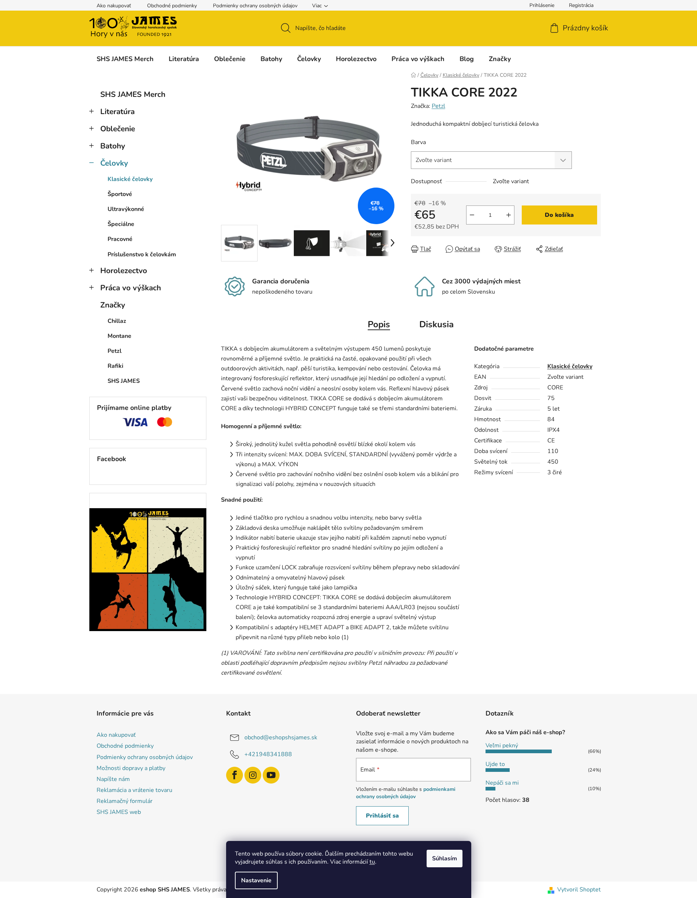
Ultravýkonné (126, 209)
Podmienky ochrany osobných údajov (255, 5)
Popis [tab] (379, 324)
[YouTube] (271, 775)
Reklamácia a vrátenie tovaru (134, 790)
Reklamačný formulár (125, 801)
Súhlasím (444, 858)
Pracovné (120, 239)
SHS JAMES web (119, 812)
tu (372, 862)
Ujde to (495, 764)
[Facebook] (234, 775)
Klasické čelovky (130, 179)
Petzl (438, 106)
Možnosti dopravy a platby (131, 768)
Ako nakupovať (114, 5)
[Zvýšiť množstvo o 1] (508, 215)
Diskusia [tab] (436, 324)
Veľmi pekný (502, 746)
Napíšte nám (113, 779)
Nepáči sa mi (502, 783)
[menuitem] (125, 58)
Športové (120, 194)
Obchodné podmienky (172, 5)
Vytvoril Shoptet (579, 890)
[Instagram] (252, 775)
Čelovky (114, 163)
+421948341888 (268, 754)
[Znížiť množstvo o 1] (471, 215)
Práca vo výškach (130, 288)
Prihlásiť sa (382, 816)
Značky (112, 305)
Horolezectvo (123, 270)
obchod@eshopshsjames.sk (280, 737)
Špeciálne (121, 224)
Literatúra (117, 111)
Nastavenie (256, 880)
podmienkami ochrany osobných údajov (406, 793)
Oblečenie (117, 129)
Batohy (112, 146)
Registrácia (581, 5)
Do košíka (559, 215)
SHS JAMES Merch (132, 94)
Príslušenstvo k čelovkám (142, 254)
